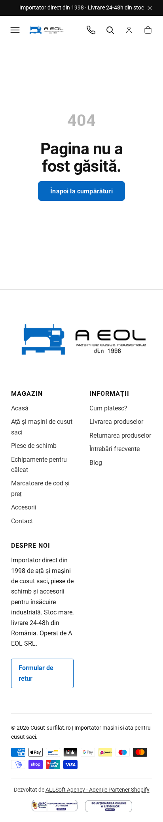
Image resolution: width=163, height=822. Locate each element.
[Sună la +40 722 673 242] (91, 30)
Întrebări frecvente (114, 449)
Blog (95, 462)
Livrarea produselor (116, 421)
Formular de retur (36, 673)
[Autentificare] (129, 30)
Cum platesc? (108, 408)
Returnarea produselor (120, 435)
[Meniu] (15, 30)
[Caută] (110, 30)
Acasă (19, 408)
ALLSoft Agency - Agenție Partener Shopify (97, 789)
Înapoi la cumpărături (81, 191)
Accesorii (23, 507)
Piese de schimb (34, 445)
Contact (22, 521)
